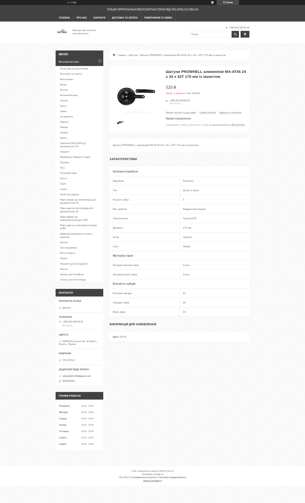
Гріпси (63, 106)
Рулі (62, 167)
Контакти (99, 17)
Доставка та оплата (125, 17)
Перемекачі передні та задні (75, 157)
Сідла (63, 183)
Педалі (63, 258)
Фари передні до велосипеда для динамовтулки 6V (78, 201)
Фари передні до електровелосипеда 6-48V (74, 218)
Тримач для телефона (72, 274)
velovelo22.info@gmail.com (76, 376)
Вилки (63, 84)
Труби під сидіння (69, 194)
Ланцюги (64, 151)
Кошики (64, 132)
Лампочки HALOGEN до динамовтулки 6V (73, 145)
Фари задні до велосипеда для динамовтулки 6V (76, 210)
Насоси (64, 269)
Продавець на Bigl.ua (152, 474)
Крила (63, 138)
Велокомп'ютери (68, 95)
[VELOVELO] (62, 31)
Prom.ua (169, 471)
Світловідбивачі (68, 247)
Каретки (64, 122)
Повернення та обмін (158, 17)
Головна (64, 17)
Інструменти (66, 116)
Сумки (63, 189)
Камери (64, 127)
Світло (63, 178)
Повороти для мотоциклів (73, 263)
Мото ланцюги (67, 253)
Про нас (81, 17)
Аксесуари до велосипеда (74, 68)
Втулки (64, 90)
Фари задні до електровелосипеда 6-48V (78, 227)
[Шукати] (235, 34)
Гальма (64, 100)
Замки (63, 111)
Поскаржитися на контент (145, 477)
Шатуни (133, 55)
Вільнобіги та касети (71, 74)
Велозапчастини (69, 61)
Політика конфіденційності (172, 477)
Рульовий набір (68, 173)
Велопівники (66, 79)
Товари (122, 55)
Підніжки (64, 162)
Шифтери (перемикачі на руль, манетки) (76, 235)
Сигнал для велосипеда (73, 279)
